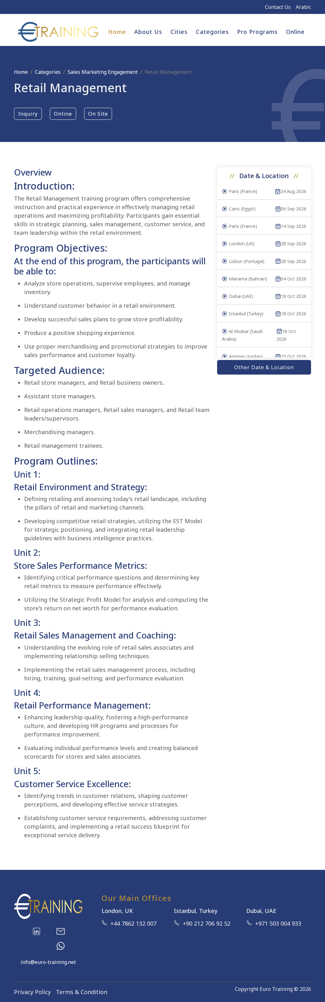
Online (295, 31)
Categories (48, 71)
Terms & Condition (81, 992)
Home (117, 31)
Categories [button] (212, 31)
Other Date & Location (264, 367)
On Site (98, 113)
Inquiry (28, 113)
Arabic (303, 6)
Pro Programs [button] (257, 31)
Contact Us (278, 6)
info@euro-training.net (48, 962)
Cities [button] (179, 31)
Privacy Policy (32, 992)
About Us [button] (148, 31)
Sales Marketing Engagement (103, 71)
